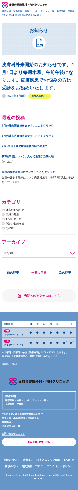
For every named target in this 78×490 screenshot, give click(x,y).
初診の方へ (11, 466)
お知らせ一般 (14, 218)
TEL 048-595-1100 (38, 441)
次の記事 (65, 272)
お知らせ (69, 459)
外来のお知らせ (40, 96)
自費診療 (26, 466)
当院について (12, 459)
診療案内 (28, 459)
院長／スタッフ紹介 (48, 459)
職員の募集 (12, 214)
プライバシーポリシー (59, 466)
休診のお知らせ (15, 223)
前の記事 (13, 272)
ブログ (39, 466)
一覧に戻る (39, 272)
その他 (10, 228)
